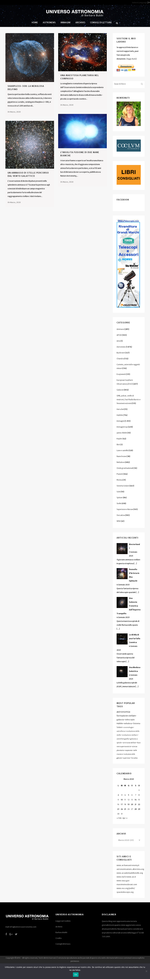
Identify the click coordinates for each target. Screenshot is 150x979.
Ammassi (120, 329)
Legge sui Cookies (63, 921)
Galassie (120, 390)
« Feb (119, 818)
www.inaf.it (122, 877)
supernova (126, 758)
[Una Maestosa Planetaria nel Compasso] (82, 52)
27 (132, 809)
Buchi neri (121, 353)
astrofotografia (123, 739)
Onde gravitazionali (125, 468)
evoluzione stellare (130, 735)
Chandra (120, 358)
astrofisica (121, 731)
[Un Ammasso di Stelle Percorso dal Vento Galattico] (29, 145)
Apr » (125, 818)
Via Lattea (121, 515)
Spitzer (120, 497)
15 (139, 800)
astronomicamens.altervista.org (130, 869)
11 (125, 800)
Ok (75, 974)
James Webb (122, 433)
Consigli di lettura (63, 944)
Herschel (120, 409)
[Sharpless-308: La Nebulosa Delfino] (29, 57)
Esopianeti (121, 374)
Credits (59, 938)
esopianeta (128, 750)
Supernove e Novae (125, 509)
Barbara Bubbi (61, 932)
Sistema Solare (123, 486)
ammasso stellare (129, 743)
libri (118, 444)
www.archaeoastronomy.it (128, 865)
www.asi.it (131, 877)
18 (125, 804)
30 (118, 814)
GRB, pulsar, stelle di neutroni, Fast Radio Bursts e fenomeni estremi (128, 399)
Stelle (119, 503)
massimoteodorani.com (127, 884)
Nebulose (121, 462)
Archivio (59, 927)
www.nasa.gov (123, 881)
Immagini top (122, 427)
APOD (119, 335)
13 (132, 800)
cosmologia (128, 727)
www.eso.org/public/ (126, 888)
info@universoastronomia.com (23, 927)
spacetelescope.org (125, 892)
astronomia (123, 711)
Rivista (119, 480)
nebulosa (128, 723)
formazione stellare (126, 715)
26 (128, 809)
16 (118, 804)
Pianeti (119, 474)
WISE (119, 521)
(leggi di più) (131, 59)
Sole (118, 492)
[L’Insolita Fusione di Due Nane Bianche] (82, 131)
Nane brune (121, 456)
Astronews (121, 347)
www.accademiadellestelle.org (130, 873)
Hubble (120, 415)
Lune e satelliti (122, 450)
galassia (120, 719)
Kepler (119, 439)
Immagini (120, 421)
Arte (118, 341)
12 (128, 800)
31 (122, 814)
